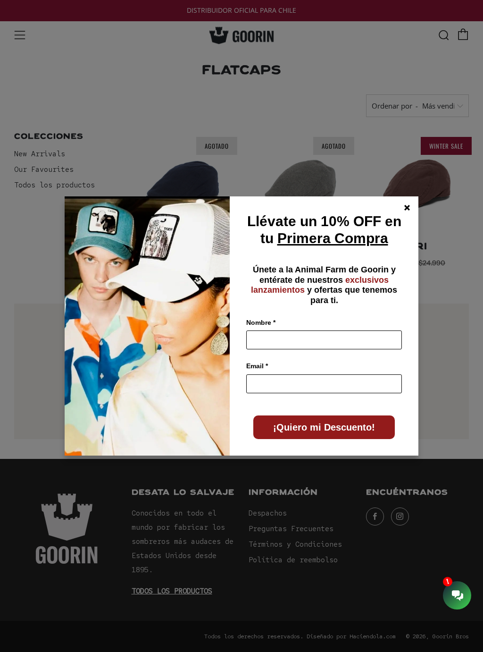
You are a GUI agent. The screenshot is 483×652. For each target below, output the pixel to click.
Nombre (260, 322)
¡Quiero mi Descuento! (324, 427)
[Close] (407, 207)
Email (257, 366)
